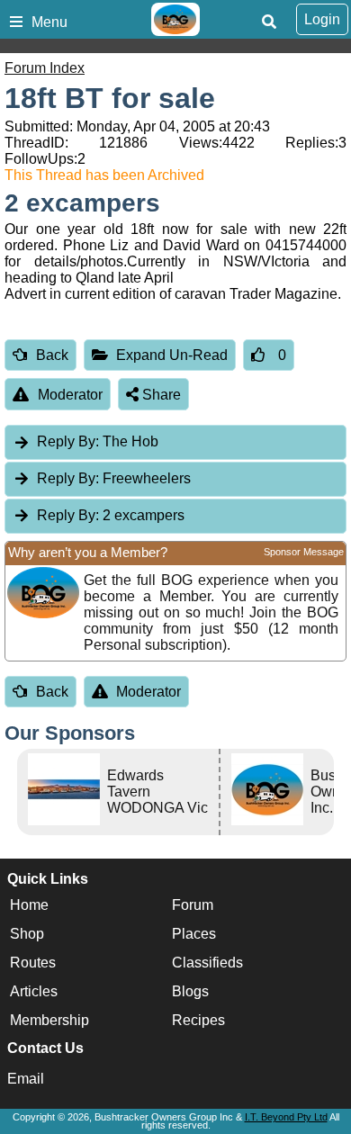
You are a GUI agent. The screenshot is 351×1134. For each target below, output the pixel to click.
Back (52, 355)
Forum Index (44, 68)
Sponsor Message (304, 551)
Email (25, 1078)
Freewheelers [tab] (114, 478)
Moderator (70, 394)
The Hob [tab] (97, 441)
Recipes (198, 1020)
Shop (27, 933)
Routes (33, 962)
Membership (49, 1020)
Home (29, 905)
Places (194, 933)
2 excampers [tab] (110, 515)
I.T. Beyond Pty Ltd (286, 1117)
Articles (34, 991)
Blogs (190, 991)
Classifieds (207, 962)
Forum (192, 905)
